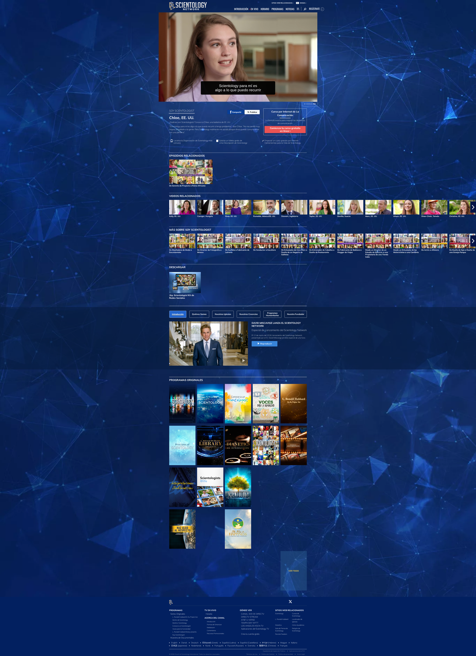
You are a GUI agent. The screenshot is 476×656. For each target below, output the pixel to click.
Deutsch (194, 648)
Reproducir (266, 343)
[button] (3, 207)
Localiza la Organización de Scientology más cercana (193, 141)
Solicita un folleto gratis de (233, 141)
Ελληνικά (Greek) (210, 648)
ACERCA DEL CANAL (215, 618)
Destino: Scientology (179, 623)
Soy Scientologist (178, 635)
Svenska (251, 651)
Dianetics (278, 625)
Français (283, 651)
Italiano (294, 648)
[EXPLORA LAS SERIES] (182, 403)
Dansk (184, 648)
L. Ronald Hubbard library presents (184, 632)
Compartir (236, 112)
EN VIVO (254, 9)
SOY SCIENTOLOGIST (181, 110)
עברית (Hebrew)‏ (269, 648)
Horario (209, 614)
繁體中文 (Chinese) (267, 651)
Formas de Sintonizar (214, 624)
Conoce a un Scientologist (181, 626)
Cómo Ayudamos (298, 625)
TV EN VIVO (210, 610)
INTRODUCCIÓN (241, 9)
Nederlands (196, 651)
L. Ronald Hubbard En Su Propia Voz (185, 617)
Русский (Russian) (235, 651)
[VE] (182, 445)
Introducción (211, 622)
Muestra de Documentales (182, 637)
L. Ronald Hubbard (281, 619)
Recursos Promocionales (215, 633)
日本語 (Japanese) (179, 651)
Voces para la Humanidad (181, 629)
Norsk (207, 651)
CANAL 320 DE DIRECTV (252, 614)
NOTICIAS (290, 9)
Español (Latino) (229, 648)
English (174, 648)
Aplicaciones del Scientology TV (255, 628)
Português (218, 651)
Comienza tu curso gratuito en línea (285, 129)
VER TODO (293, 571)
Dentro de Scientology (180, 620)
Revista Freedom (281, 634)
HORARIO (265, 9)
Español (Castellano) (249, 648)
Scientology (279, 613)
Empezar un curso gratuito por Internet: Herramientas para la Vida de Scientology (283, 141)
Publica (253, 112)
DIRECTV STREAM (249, 617)
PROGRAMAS (277, 9)
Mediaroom (211, 627)
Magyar (283, 648)
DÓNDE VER (246, 610)
